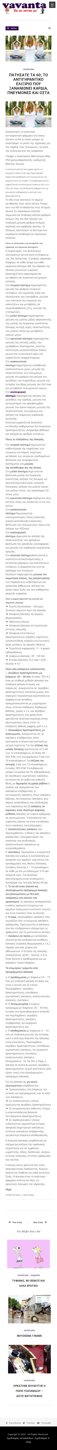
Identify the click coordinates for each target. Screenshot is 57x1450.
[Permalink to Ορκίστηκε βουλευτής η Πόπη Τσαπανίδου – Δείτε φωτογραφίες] (29, 1373)
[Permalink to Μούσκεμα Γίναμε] (29, 1322)
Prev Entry (17, 1222)
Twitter (31, 1423)
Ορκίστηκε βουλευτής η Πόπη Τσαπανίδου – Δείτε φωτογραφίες (29, 1391)
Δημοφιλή (35, 1275)
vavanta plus (28, 69)
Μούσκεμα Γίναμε (29, 1335)
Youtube (46, 1423)
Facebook (15, 1423)
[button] (28, 182)
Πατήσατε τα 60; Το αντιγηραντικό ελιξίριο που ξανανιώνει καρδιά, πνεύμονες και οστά (28, 84)
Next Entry (38, 1222)
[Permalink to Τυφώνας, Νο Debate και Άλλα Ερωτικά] (28, 1267)
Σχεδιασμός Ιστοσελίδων (20, 1438)
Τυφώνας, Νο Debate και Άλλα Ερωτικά (28, 1283)
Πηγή (8, 1189)
